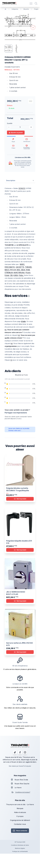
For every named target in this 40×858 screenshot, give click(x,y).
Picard (28, 273)
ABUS (23, 270)
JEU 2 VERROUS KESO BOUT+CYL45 (15, 593)
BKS (18, 270)
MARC (22, 264)
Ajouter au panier (17, 132)
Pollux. (21, 275)
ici (11, 360)
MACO (7, 270)
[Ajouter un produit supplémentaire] (31, 127)
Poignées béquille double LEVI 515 (19, 542)
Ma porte (26, 9)
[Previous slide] (7, 27)
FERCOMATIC (10, 267)
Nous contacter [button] (21, 830)
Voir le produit (21, 499)
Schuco (9, 105)
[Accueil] (5, 9)
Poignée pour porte (12, 67)
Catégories (15, 9)
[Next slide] (33, 27)
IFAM (28, 270)
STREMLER (9, 273)
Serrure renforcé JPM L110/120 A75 (19, 644)
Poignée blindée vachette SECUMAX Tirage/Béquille (17, 489)
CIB (11, 275)
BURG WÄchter (19, 273)
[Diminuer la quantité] (9, 127)
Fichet (7, 275)
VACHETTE (20, 267)
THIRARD (28, 267)
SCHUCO (22, 188)
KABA (15, 275)
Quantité (9, 123)
